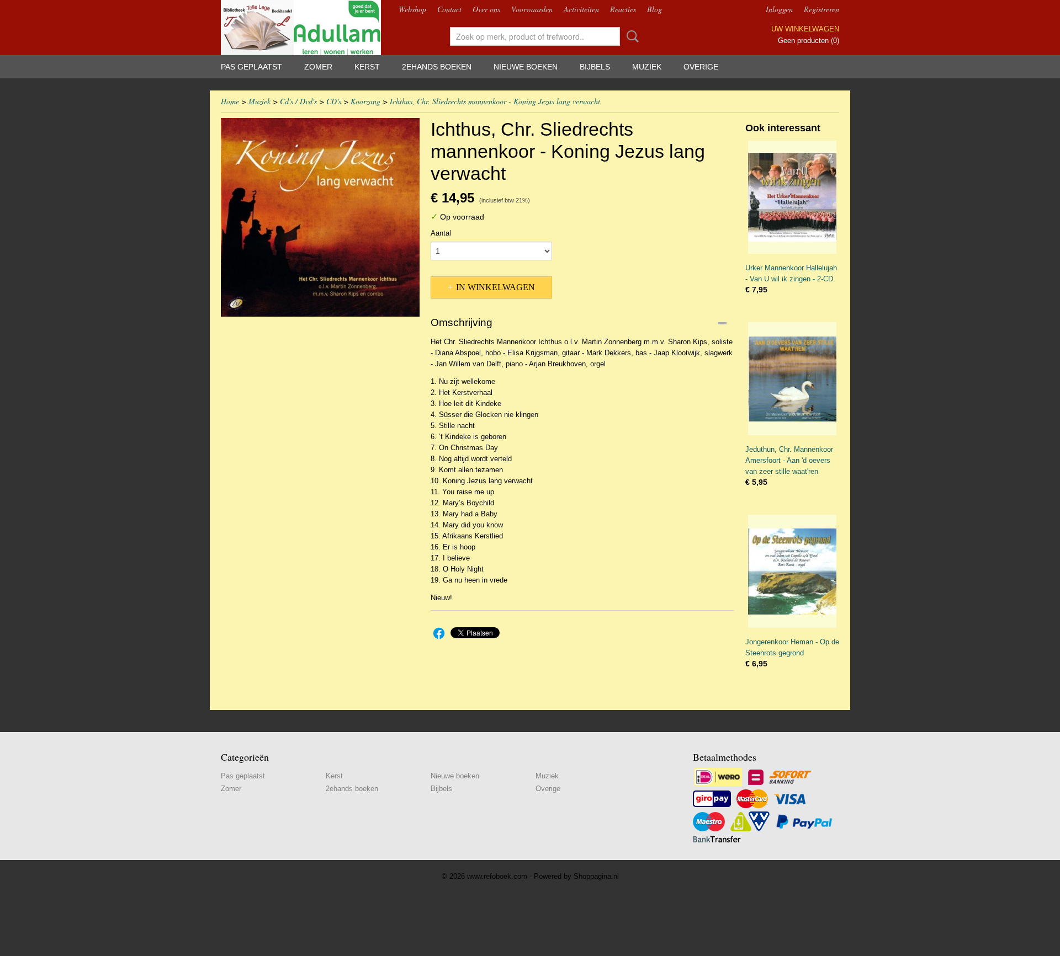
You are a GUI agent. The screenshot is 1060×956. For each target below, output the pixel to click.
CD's (333, 101)
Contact (449, 9)
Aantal (441, 233)
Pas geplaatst (251, 66)
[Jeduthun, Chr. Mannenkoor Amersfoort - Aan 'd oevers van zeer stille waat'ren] (792, 378)
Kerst (367, 66)
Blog (654, 9)
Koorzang (365, 101)
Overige (700, 66)
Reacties (623, 9)
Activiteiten (581, 9)
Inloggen (779, 9)
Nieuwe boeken (526, 66)
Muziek (646, 66)
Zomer (318, 66)
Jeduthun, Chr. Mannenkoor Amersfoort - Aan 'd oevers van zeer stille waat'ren (789, 460)
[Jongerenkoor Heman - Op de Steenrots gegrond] (792, 571)
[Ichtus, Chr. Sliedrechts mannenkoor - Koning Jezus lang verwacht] (320, 217)
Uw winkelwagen (805, 29)
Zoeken (630, 36)
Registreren (821, 9)
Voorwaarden (532, 9)
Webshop (412, 9)
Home (230, 101)
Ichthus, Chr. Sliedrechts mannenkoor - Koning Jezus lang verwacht (495, 101)
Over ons (486, 9)
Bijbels (595, 66)
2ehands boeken (436, 66)
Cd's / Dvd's (298, 101)
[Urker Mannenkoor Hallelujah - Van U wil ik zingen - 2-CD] (792, 197)
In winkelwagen (495, 287)
